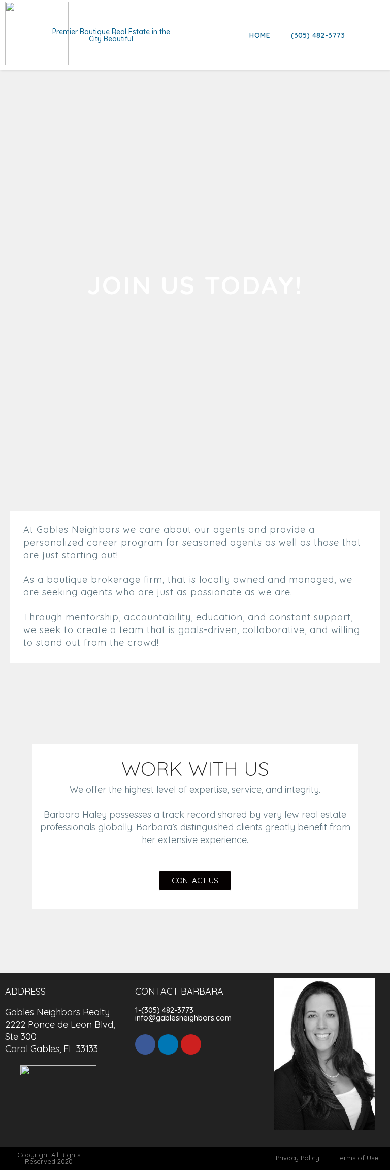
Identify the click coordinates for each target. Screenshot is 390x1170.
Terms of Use (357, 1158)
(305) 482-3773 (318, 35)
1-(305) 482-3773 (164, 1010)
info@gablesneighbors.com (183, 1018)
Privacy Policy (297, 1158)
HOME (260, 35)
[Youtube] (191, 1044)
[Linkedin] (168, 1044)
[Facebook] (145, 1044)
